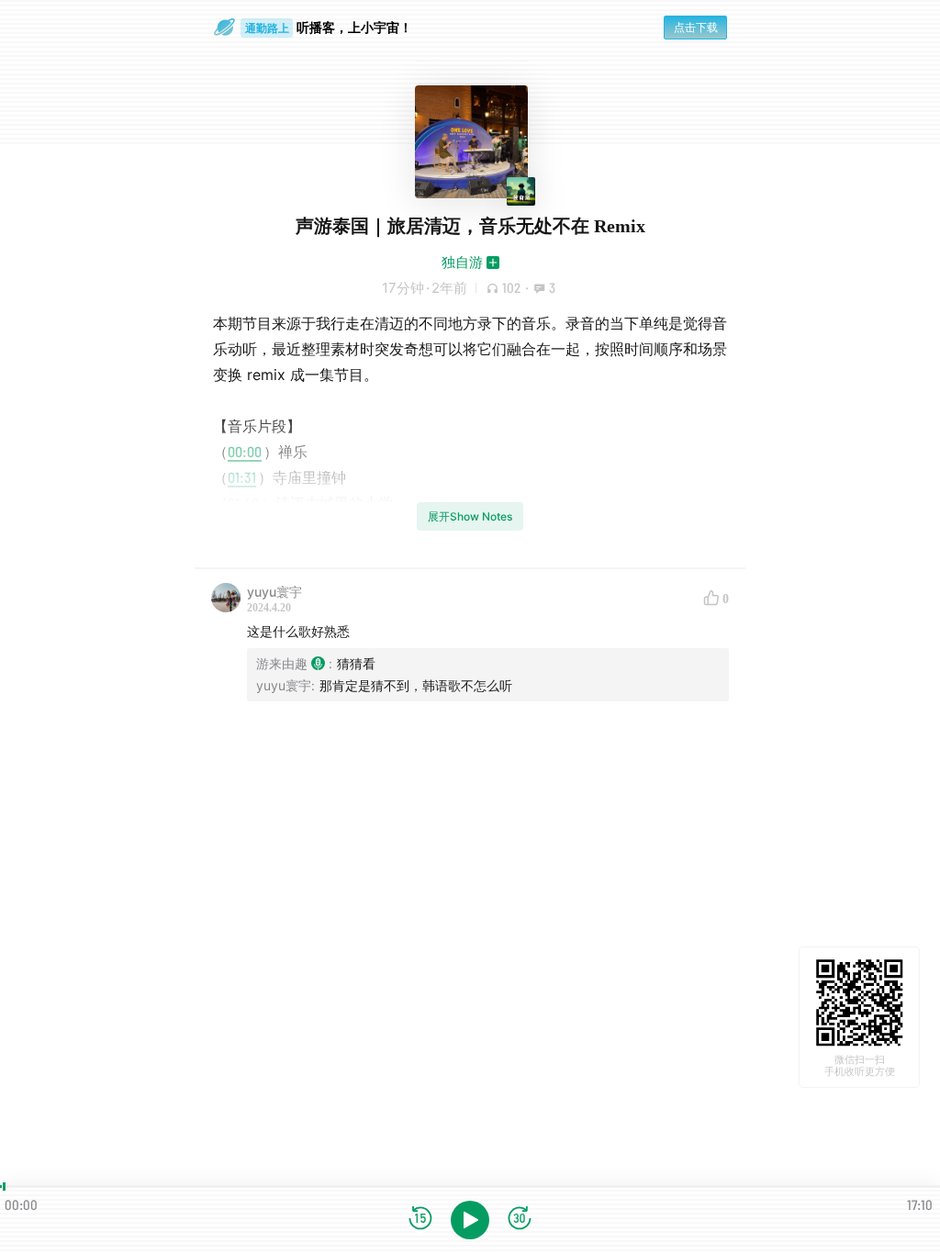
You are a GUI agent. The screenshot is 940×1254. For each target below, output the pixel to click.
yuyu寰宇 (274, 591)
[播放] (470, 1220)
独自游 (462, 262)
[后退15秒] (420, 1219)
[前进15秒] (519, 1219)
